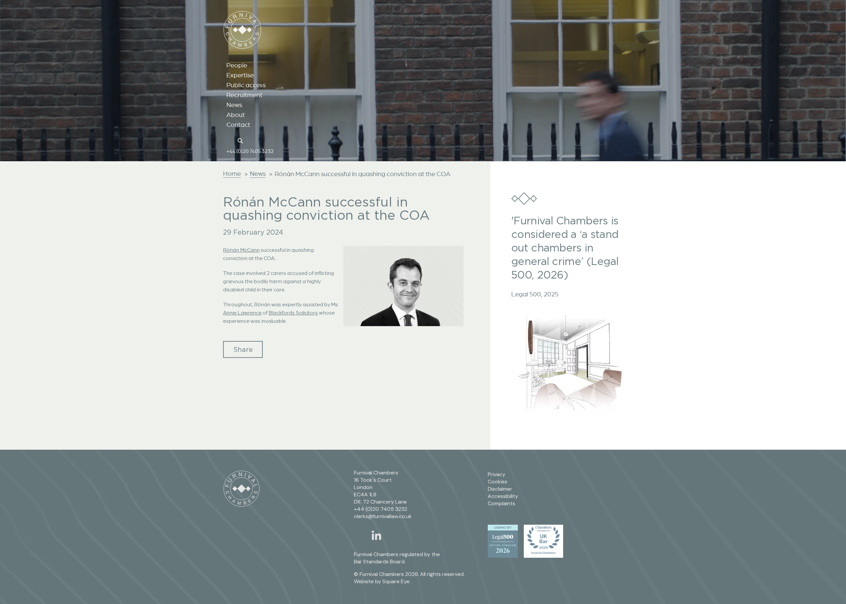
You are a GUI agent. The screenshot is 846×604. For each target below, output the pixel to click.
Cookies (497, 481)
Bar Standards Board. (379, 561)
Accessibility (503, 496)
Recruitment (244, 95)
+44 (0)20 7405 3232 (250, 151)
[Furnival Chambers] (242, 30)
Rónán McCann (241, 249)
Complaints (501, 503)
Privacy (496, 474)
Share (243, 349)
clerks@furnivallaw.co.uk (383, 516)
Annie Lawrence (242, 312)
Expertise (240, 75)
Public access (246, 85)
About (235, 114)
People (236, 65)
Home (232, 173)
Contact (238, 124)
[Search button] (241, 140)
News (234, 104)
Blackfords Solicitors (293, 312)
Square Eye (395, 581)
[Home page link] (229, 140)
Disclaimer (500, 488)
